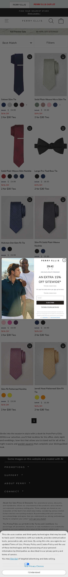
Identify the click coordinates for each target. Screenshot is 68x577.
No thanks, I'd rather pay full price (50, 307)
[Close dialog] (64, 260)
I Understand (34, 572)
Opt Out (14, 558)
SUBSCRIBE (50, 303)
